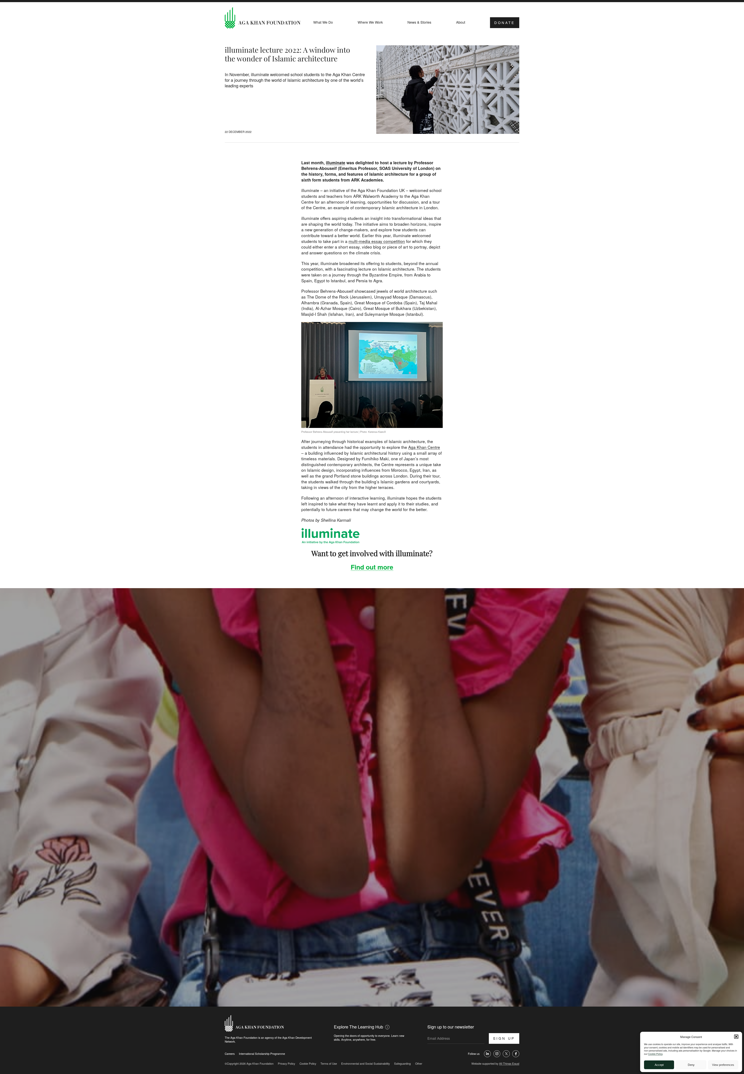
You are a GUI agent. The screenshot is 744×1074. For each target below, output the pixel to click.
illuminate (335, 162)
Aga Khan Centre (424, 447)
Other (418, 1063)
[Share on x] (506, 1053)
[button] (736, 1037)
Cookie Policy (655, 1053)
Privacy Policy (286, 1063)
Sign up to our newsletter (450, 1026)
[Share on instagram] (496, 1053)
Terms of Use (328, 1063)
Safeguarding (402, 1063)
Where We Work (370, 22)
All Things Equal (509, 1063)
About (460, 22)
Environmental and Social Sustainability (365, 1063)
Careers (230, 1054)
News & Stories (419, 22)
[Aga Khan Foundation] (262, 18)
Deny (691, 1064)
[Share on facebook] (515, 1053)
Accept (659, 1064)
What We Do (323, 22)
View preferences (723, 1064)
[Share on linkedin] (487, 1053)
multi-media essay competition (377, 241)
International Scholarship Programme (262, 1054)
